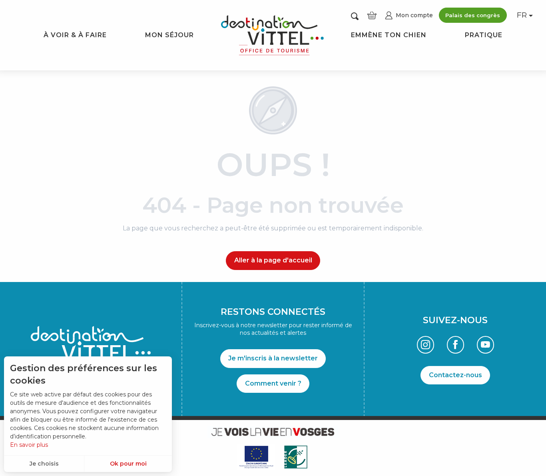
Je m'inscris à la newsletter (273, 358)
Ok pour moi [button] (128, 463)
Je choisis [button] (44, 463)
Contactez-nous (455, 375)
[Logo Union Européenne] (256, 457)
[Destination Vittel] (272, 35)
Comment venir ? (273, 383)
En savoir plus (29, 444)
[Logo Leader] (296, 457)
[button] (355, 16)
